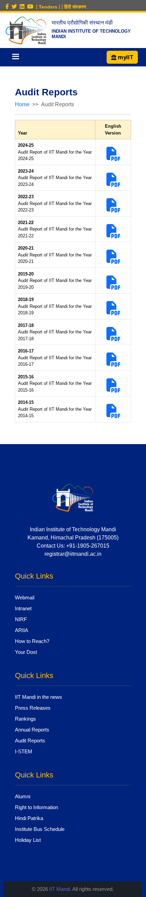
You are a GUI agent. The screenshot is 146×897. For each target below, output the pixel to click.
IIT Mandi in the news (38, 697)
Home (22, 104)
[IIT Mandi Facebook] (8, 7)
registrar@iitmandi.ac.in (73, 554)
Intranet (23, 608)
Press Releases (33, 708)
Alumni (22, 796)
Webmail (24, 597)
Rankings (25, 719)
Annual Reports (32, 730)
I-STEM (23, 751)
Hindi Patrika (29, 818)
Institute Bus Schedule (40, 829)
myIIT (124, 57)
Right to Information (36, 807)
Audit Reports (30, 740)
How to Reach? (32, 641)
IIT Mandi (59, 889)
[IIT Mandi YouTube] (31, 7)
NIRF (21, 619)
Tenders (48, 7)
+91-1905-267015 (87, 546)
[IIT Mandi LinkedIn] (23, 7)
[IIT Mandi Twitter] (16, 7)
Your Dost (26, 652)
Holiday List (28, 840)
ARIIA (21, 630)
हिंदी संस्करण (75, 7)
